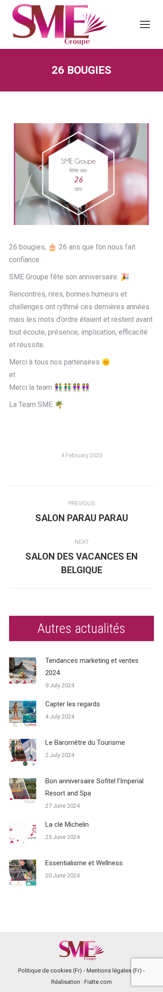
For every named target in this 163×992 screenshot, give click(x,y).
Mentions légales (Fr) (114, 970)
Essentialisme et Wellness (84, 863)
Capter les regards (72, 704)
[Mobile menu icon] (145, 24)
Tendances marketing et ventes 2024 (92, 667)
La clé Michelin (67, 824)
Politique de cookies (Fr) (50, 970)
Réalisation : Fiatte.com (81, 981)
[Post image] (22, 670)
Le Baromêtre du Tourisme (85, 742)
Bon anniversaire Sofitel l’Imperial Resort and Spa (94, 787)
